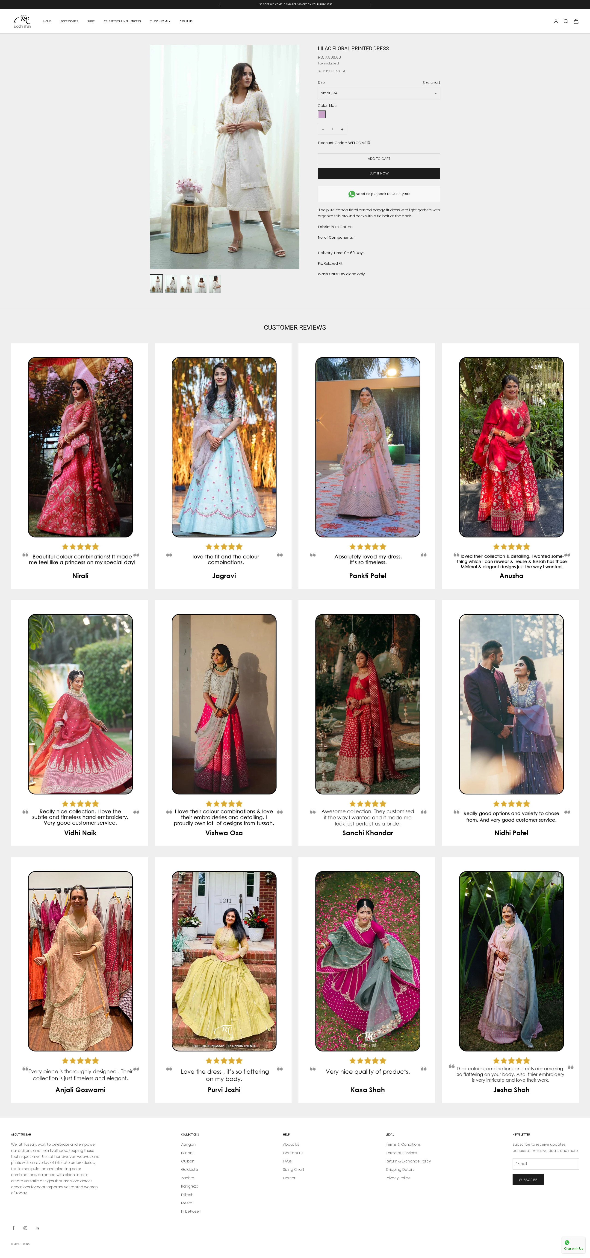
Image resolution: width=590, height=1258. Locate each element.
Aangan (188, 1144)
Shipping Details (400, 1169)
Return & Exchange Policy (408, 1161)
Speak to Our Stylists (383, 194)
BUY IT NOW (379, 173)
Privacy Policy (398, 1178)
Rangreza (189, 1186)
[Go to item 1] (156, 283)
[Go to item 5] (215, 283)
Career (289, 1178)
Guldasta (189, 1169)
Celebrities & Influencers (122, 21)
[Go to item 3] (185, 283)
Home (47, 21)
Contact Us (293, 1153)
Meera (186, 1203)
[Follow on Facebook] (13, 1228)
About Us (186, 21)
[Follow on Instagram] (25, 1228)
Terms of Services (401, 1153)
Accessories (69, 21)
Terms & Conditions (403, 1144)
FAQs (287, 1161)
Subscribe (528, 1179)
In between (191, 1211)
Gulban (188, 1161)
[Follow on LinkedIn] (37, 1228)
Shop (91, 21)
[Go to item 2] (171, 283)
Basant (187, 1153)
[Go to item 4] (200, 283)
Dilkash (187, 1194)
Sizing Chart (293, 1169)
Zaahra (187, 1178)
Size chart (431, 82)
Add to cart (379, 158)
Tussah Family (160, 21)
